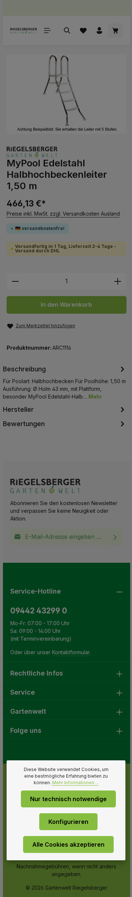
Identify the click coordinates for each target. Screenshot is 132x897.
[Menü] (47, 30)
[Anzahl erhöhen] (117, 281)
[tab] (65, 382)
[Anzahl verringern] (15, 281)
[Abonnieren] (115, 536)
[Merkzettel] (83, 30)
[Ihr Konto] (99, 30)
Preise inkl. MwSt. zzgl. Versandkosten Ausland (63, 213)
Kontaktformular (71, 652)
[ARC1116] (66, 94)
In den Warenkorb (66, 304)
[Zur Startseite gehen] (23, 30)
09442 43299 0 (38, 610)
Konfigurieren (68, 821)
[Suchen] (67, 30)
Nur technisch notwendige (68, 799)
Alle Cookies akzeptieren (68, 844)
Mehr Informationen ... (75, 782)
